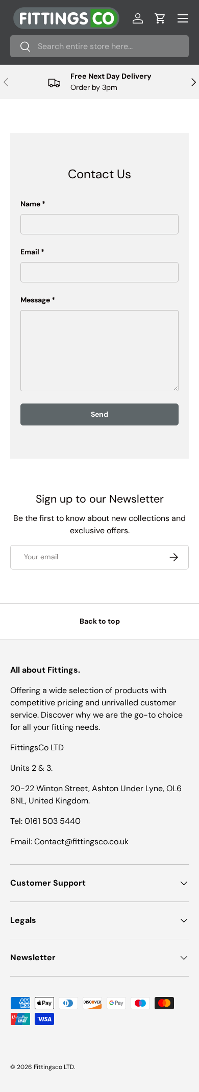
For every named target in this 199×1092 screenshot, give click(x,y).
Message (35, 299)
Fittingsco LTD (54, 1067)
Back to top (100, 621)
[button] (160, 18)
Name (30, 203)
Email (29, 251)
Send (99, 414)
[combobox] (99, 46)
